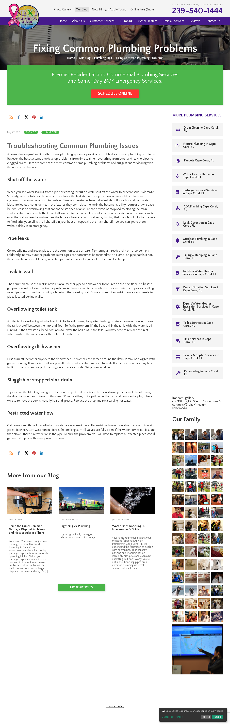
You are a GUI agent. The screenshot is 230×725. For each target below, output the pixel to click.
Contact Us (213, 21)
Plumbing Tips (103, 58)
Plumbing (126, 21)
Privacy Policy (115, 706)
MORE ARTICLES (81, 587)
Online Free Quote (142, 9)
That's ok (217, 717)
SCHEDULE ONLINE (115, 93)
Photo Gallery (63, 9)
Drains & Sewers (173, 21)
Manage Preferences (172, 717)
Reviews (194, 21)
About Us (78, 21)
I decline (206, 717)
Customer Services (102, 21)
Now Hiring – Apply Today (109, 9)
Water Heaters (147, 21)
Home (63, 21)
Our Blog (82, 9)
